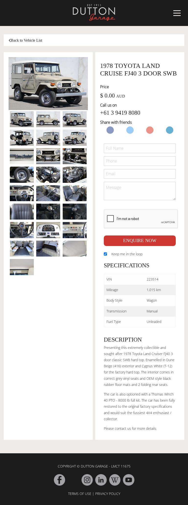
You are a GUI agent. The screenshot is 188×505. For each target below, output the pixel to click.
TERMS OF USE (79, 493)
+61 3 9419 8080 (120, 113)
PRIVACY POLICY (107, 493)
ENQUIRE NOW (139, 240)
